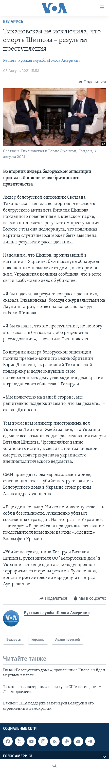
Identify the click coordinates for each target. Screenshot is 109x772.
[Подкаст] (66, 741)
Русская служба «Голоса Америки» (49, 61)
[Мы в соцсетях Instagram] (43, 741)
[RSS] (55, 741)
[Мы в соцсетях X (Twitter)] (19, 741)
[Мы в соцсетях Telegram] (90, 741)
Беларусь (13, 22)
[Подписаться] (78, 741)
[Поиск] (54, 765)
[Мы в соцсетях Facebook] (8, 741)
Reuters (9, 61)
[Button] (92, 82)
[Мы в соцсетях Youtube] (31, 741)
